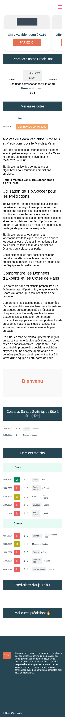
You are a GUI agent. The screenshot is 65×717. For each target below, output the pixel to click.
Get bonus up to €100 (32, 126)
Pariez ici (27, 42)
